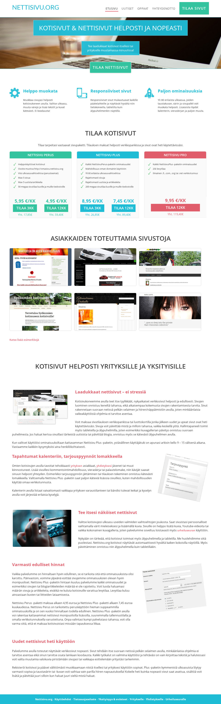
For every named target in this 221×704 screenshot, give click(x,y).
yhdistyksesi (104, 465)
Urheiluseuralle (176, 699)
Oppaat (142, 9)
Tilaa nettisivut (110, 67)
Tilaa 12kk (56, 208)
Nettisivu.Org (35, 7)
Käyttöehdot (63, 699)
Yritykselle (137, 699)
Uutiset (128, 9)
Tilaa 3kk (25, 208)
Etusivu (112, 9)
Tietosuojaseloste (84, 699)
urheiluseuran (186, 530)
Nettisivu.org (43, 699)
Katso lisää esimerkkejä (24, 339)
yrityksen (76, 465)
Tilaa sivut (194, 8)
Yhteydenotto (163, 9)
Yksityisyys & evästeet (112, 699)
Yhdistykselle (154, 699)
